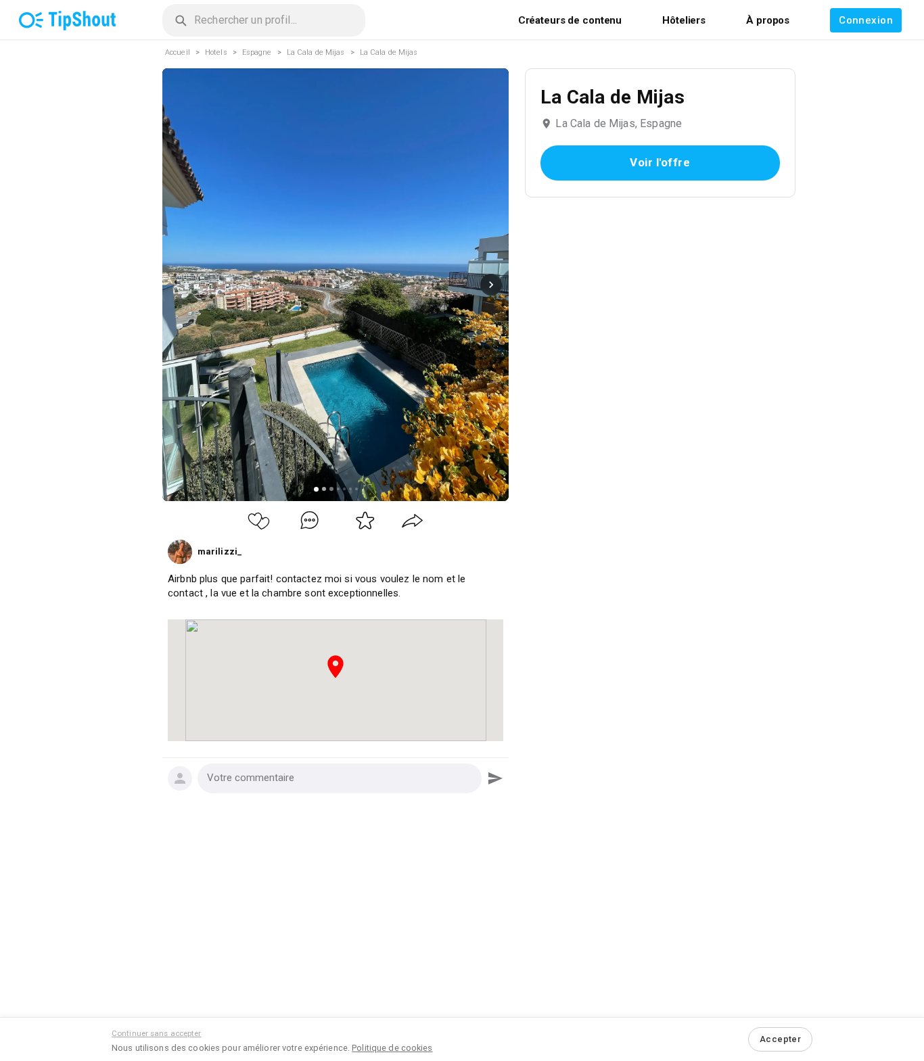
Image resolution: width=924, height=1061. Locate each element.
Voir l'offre (660, 162)
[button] (340, 778)
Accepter (780, 1039)
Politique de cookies (392, 1048)
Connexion (866, 20)
